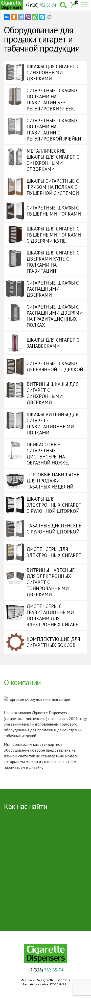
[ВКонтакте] (7, 17)
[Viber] (28, 17)
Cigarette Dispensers (11, 5)
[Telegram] (21, 17)
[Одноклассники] (14, 17)
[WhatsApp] (35, 17)
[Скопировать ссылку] (49, 17)
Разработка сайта (35, 984)
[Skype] (42, 17)
